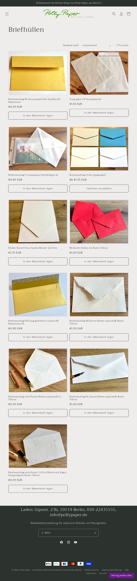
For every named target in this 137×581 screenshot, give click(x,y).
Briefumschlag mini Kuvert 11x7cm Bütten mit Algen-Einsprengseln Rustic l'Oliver (37, 474)
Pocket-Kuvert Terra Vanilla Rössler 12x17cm (32, 248)
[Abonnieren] (94, 533)
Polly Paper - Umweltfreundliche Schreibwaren (41, 570)
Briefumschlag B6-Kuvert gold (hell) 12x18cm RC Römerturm (34, 101)
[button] (7, 14)
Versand (102, 573)
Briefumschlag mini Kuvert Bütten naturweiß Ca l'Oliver (34, 398)
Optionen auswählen (99, 188)
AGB (127, 570)
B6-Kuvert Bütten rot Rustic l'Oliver (89, 248)
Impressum (91, 573)
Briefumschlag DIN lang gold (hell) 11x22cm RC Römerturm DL (33, 322)
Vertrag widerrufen (121, 575)
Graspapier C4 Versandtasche (85, 99)
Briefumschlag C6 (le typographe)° (88, 175)
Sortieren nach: (71, 45)
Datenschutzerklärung (112, 570)
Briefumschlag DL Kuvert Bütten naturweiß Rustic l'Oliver (97, 398)
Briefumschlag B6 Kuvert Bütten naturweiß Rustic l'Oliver (97, 322)
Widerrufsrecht (92, 570)
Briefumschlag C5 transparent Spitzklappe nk (33, 175)
